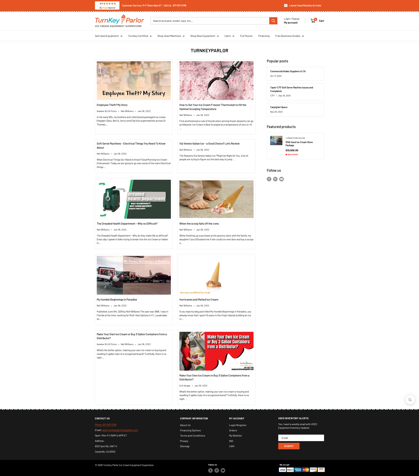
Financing (264, 35)
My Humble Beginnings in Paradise (117, 299)
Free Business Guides (287, 35)
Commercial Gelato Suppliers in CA (288, 71)
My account (291, 22)
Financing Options (190, 430)
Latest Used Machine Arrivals (305, 5)
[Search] (273, 20)
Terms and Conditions (192, 435)
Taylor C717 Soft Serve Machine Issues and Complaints (291, 89)
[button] (410, 400)
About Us (185, 425)
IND (231, 440)
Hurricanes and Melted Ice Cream (198, 299)
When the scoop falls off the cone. (199, 223)
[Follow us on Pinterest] (275, 178)
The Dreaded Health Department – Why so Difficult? (127, 223)
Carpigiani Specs (278, 107)
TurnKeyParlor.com (295, 138)
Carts (228, 35)
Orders (233, 430)
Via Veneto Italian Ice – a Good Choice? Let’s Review (209, 143)
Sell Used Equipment (107, 35)
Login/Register (238, 425)
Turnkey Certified (138, 35)
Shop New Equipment (202, 35)
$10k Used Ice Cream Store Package (299, 144)
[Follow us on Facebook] (269, 178)
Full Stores (246, 35)
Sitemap (185, 446)
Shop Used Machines (169, 35)
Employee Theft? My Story (112, 104)
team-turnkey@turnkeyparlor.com (120, 430)
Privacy (184, 440)
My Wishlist (235, 435)
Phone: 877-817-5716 (105, 424)
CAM (231, 446)
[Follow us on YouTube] (281, 178)
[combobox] (210, 20)
